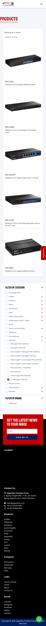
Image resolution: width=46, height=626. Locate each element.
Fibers (11, 304)
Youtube (7, 613)
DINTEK (7, 551)
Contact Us (8, 590)
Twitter (7, 610)
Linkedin (7, 601)
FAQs (6, 570)
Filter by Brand (13, 398)
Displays (12, 300)
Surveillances (14, 336)
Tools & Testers (15, 383)
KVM (10, 312)
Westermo (8, 525)
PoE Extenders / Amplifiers (20, 368)
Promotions (9, 562)
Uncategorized (14, 293)
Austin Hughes (10, 528)
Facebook (8, 607)
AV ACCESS (8, 531)
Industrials (13, 308)
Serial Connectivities (17, 328)
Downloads (8, 565)
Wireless (12, 391)
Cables (11, 296)
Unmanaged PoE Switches (20, 375)
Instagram (8, 604)
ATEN (6, 533)
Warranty (7, 568)
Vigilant (7, 519)
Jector (6, 548)
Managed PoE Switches (19, 344)
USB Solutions (14, 387)
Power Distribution (16, 316)
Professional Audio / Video (19, 320)
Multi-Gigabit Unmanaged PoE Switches (26, 360)
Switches (12, 340)
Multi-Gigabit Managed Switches (23, 356)
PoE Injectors (15, 371)
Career (6, 584)
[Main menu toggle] (41, 4)
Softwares (13, 332)
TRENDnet (13, 403)
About (6, 587)
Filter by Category (15, 287)
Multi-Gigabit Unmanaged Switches (24, 364)
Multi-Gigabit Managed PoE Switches (25, 352)
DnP (5, 542)
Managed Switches (17, 348)
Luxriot (7, 539)
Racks (11, 324)
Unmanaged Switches (19, 379)
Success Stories (10, 582)
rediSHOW (8, 536)
